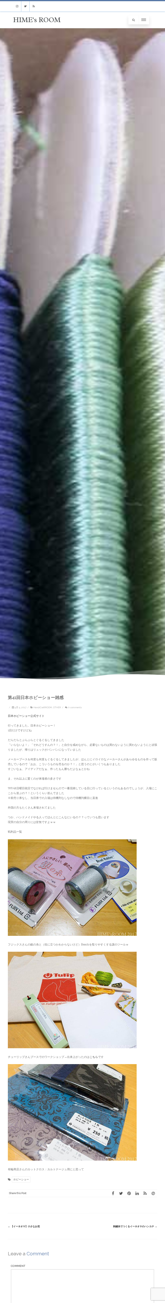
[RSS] (34, 6)
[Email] (153, 1193)
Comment (18, 1266)
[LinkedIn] (137, 1193)
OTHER (57, 707)
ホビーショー (21, 1179)
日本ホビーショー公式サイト (26, 715)
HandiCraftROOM (42, 707)
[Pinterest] (129, 1193)
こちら (94, 1056)
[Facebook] (113, 1193)
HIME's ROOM (37, 19)
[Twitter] (25, 6)
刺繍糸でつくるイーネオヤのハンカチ (135, 1226)
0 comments (75, 707)
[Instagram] (17, 6)
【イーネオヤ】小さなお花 (24, 1226)
